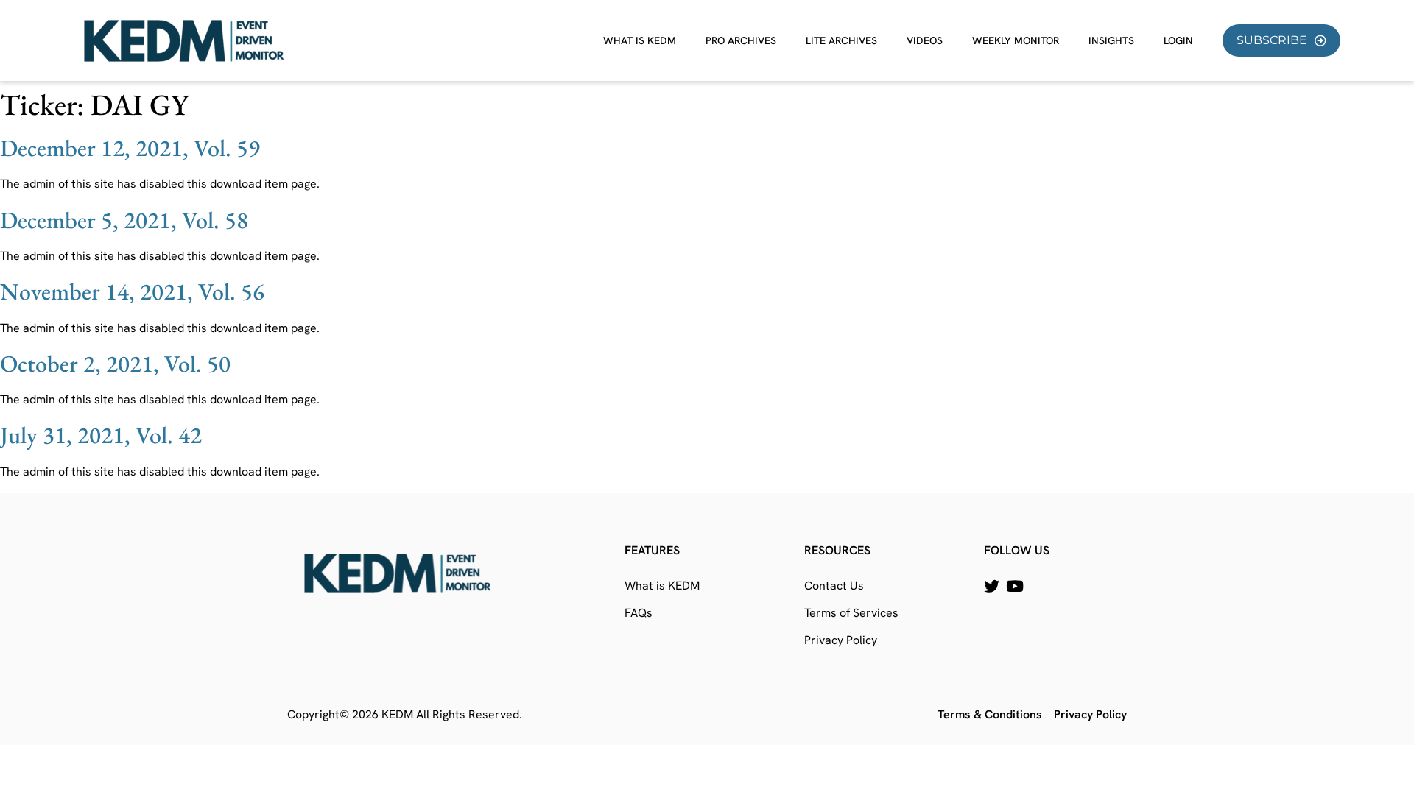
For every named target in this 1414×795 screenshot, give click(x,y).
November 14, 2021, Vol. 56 (132, 291)
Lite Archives (841, 40)
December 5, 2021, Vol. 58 (124, 220)
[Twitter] (991, 586)
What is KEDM (639, 40)
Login (1178, 40)
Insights (1111, 40)
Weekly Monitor (1015, 40)
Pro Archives (741, 40)
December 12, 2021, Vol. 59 (130, 147)
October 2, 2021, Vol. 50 (115, 363)
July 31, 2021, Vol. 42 (101, 435)
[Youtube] (1014, 586)
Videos (925, 40)
